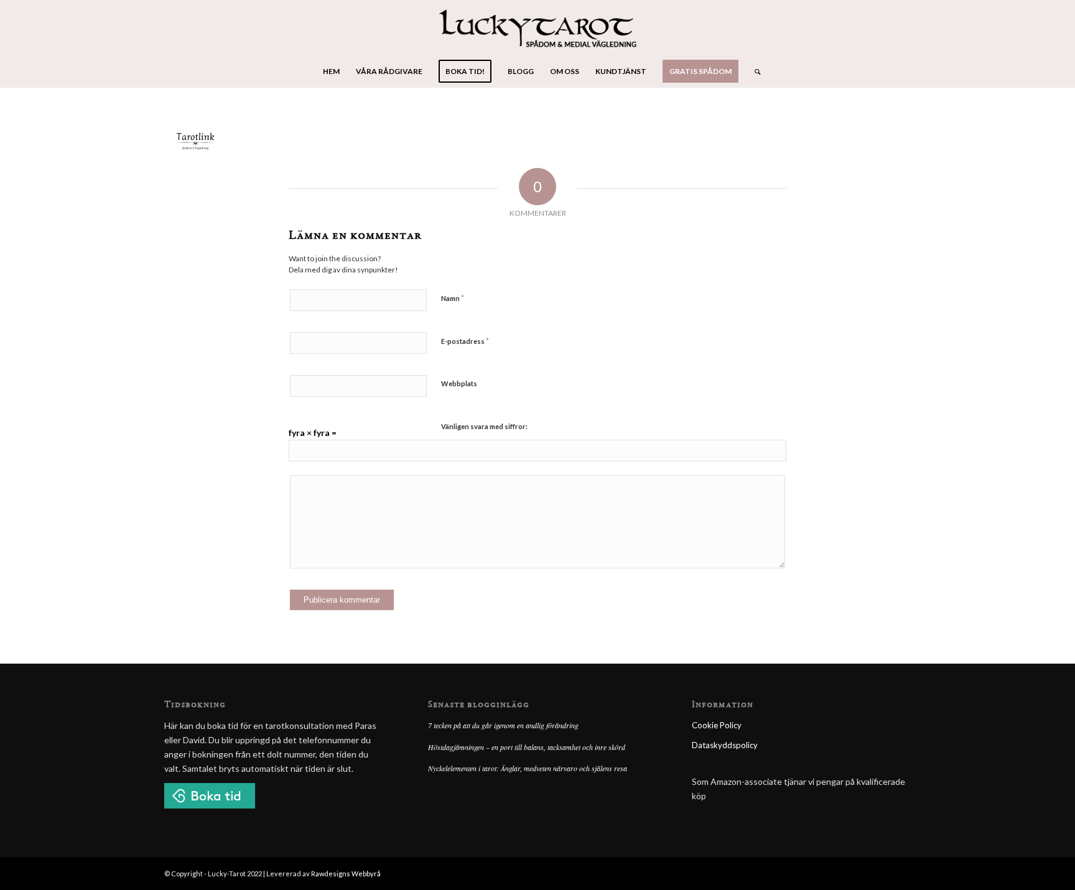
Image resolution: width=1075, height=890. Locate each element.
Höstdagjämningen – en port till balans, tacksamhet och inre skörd (526, 747)
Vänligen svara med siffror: (484, 426)
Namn (452, 298)
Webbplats (459, 383)
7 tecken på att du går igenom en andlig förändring (503, 725)
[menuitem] (331, 71)
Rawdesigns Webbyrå (346, 873)
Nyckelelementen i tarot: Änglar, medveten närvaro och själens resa (527, 768)
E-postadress (465, 341)
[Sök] (753, 71)
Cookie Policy (717, 725)
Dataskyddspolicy (725, 745)
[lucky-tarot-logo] (538, 28)
